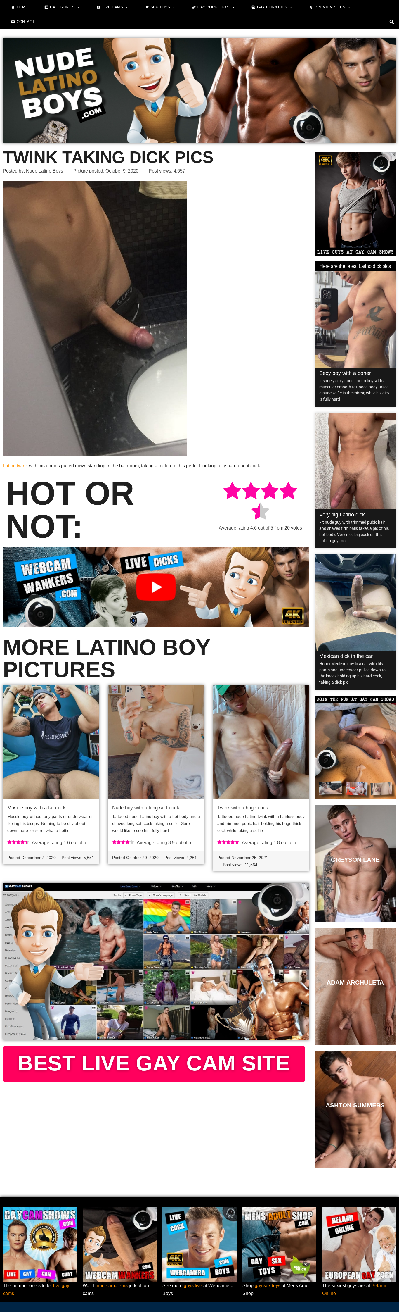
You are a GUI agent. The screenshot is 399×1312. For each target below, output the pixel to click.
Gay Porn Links (213, 7)
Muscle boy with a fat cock (36, 808)
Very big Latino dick (342, 515)
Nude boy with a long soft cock (145, 808)
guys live (193, 1285)
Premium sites (330, 7)
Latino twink (15, 465)
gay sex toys (267, 1285)
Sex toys (160, 7)
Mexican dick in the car (346, 656)
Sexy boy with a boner (345, 373)
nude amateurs (112, 1285)
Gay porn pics (272, 7)
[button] (391, 22)
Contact (25, 22)
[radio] (232, 492)
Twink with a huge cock (242, 808)
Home (22, 7)
